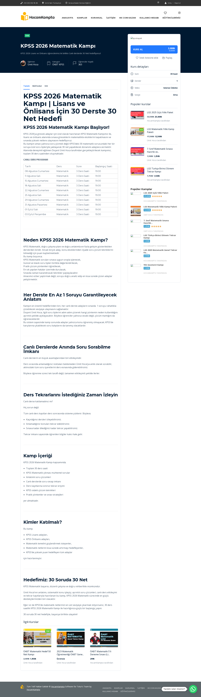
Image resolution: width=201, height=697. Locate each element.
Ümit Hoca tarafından (32, 662)
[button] (193, 689)
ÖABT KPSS (58, 64)
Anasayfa (67, 18)
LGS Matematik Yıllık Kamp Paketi (160, 131)
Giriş (169, 3)
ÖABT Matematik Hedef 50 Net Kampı (37, 653)
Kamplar (82, 18)
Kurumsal (97, 18)
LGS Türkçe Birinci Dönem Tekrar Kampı (160, 170)
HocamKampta (58, 686)
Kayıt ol (177, 3)
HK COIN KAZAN (127, 18)
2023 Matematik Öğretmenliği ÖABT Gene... (70, 653)
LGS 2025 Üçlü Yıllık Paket (160, 112)
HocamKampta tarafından (101, 662)
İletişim (110, 18)
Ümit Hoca (33, 64)
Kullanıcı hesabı (149, 18)
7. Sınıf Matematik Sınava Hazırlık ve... (160, 150)
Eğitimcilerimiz (171, 18)
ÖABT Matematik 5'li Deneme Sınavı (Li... (100, 653)
